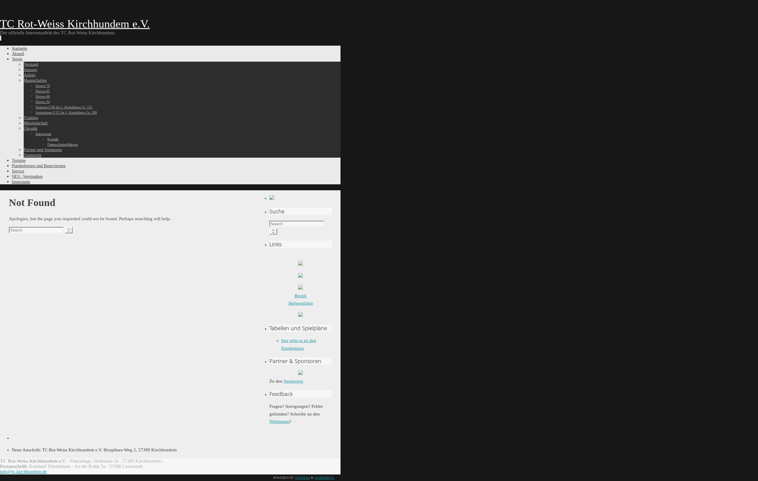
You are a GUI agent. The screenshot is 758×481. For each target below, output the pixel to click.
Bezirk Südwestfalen (300, 299)
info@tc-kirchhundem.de (23, 471)
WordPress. (324, 478)
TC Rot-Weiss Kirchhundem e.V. (75, 23)
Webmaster (279, 421)
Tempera (302, 478)
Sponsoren (293, 381)
